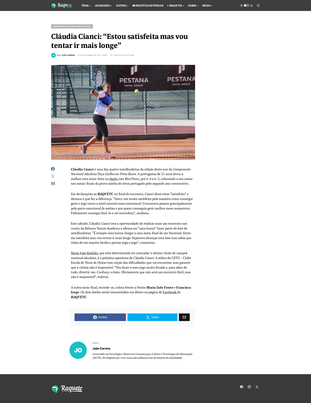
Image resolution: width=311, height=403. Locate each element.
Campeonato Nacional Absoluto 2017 (72, 26)
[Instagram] (249, 386)
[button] (246, 5)
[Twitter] (257, 386)
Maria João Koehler (84, 253)
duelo (113, 179)
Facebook (170, 292)
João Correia (101, 348)
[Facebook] (241, 386)
